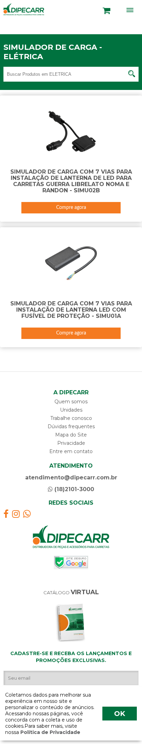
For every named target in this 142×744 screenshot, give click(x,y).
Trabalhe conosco (71, 418)
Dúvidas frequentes (71, 426)
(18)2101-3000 (73, 489)
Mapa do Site (71, 435)
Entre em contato (71, 451)
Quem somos (71, 401)
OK (119, 713)
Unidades (71, 410)
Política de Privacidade (49, 732)
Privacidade (71, 443)
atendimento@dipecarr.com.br (71, 477)
